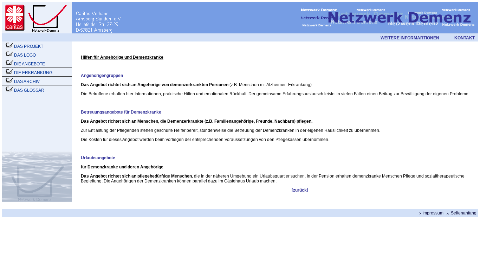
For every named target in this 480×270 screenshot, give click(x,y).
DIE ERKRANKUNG (33, 72)
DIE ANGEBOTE (29, 64)
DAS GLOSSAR (29, 90)
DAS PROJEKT (28, 46)
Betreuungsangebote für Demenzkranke (121, 112)
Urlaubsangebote (98, 157)
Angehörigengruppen (102, 75)
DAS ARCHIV (27, 81)
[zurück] (300, 190)
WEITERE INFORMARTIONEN (410, 38)
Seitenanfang (463, 213)
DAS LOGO (25, 55)
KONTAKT (464, 38)
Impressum (432, 213)
